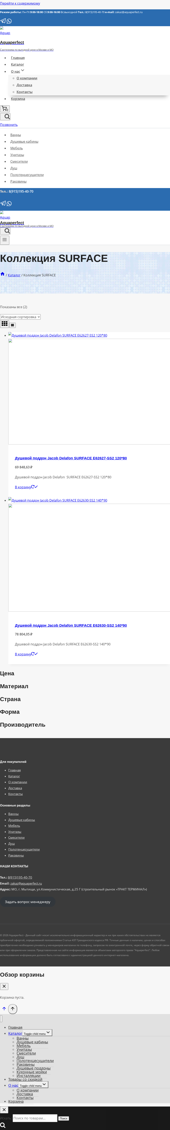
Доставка (24, 85)
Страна (10, 699)
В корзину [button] (23, 487)
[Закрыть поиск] (4, 1110)
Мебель (16, 148)
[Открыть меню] (4, 240)
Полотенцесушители (27, 174)
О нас (13, 1085)
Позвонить (9, 124)
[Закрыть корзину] (4, 986)
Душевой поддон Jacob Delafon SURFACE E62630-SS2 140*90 (71, 625)
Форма (10, 712)
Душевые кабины (24, 141)
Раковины (18, 181)
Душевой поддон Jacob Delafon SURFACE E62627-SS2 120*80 (71, 458)
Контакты (25, 92)
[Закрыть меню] (1, 1018)
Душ (13, 168)
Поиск (63, 1118)
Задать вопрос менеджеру (27, 901)
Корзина (18, 98)
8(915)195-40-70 (94, 12)
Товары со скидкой (25, 1079)
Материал (14, 686)
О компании (27, 78)
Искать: (6, 1118)
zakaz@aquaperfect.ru (129, 12)
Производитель (22, 724)
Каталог (17, 64)
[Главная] (2, 275)
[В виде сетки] (4, 324)
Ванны (15, 135)
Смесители (19, 161)
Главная (18, 57)
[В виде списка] (12, 325)
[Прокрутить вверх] (4, 1009)
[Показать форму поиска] (5, 116)
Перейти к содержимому (20, 3)
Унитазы (17, 155)
